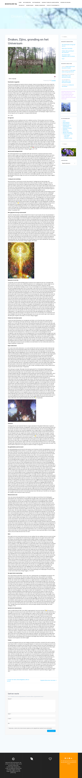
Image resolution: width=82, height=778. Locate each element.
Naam (9, 713)
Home (20, 2)
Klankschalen (29, 5)
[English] (54, 76)
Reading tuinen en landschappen (50, 2)
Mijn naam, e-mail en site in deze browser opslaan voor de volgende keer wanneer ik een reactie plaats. (30, 728)
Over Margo (67, 135)
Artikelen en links (68, 138)
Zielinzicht (22, 5)
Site (8, 723)
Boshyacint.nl (11, 4)
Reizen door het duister (67, 48)
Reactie (10, 698)
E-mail (9, 718)
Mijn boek (66, 136)
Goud (63, 58)
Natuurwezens (27, 2)
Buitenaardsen (36, 2)
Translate (53, 80)
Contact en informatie (53, 5)
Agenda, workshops (40, 5)
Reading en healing (65, 2)
